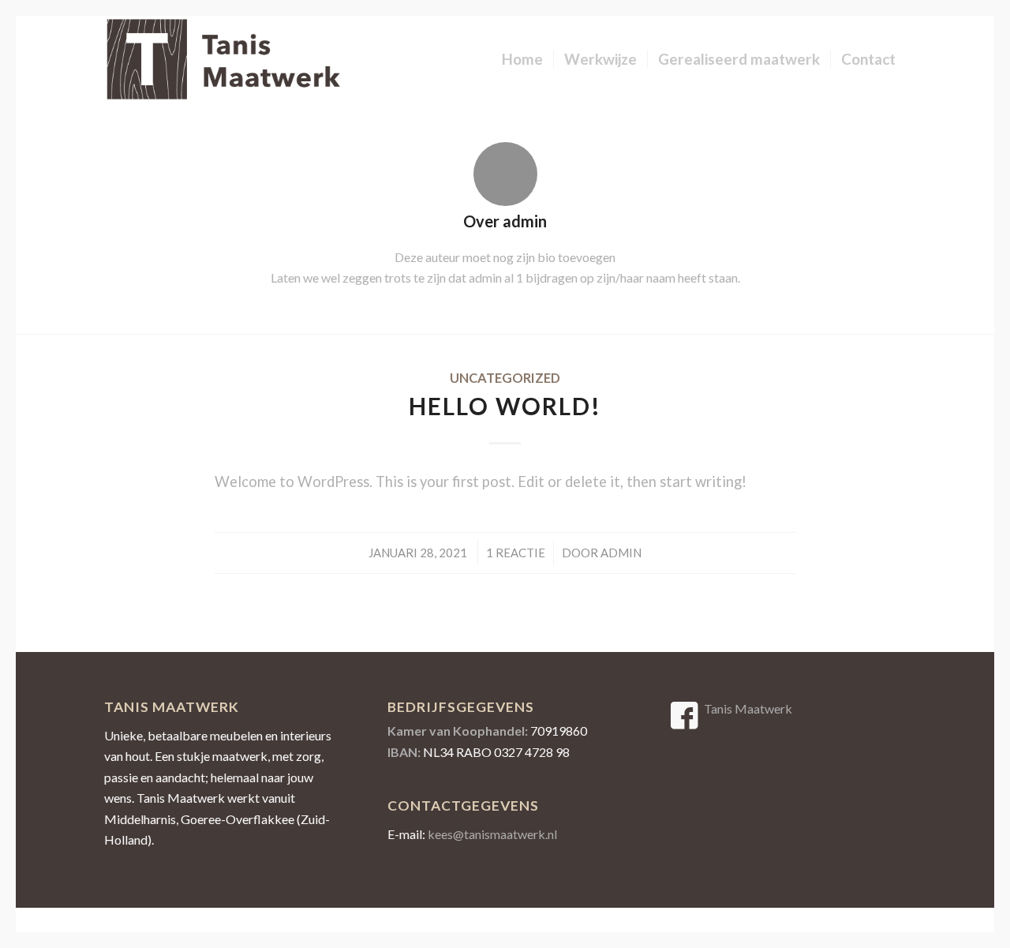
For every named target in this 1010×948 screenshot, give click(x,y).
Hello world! (505, 406)
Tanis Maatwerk (748, 708)
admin (621, 552)
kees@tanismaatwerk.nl (492, 833)
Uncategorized (505, 378)
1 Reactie (515, 552)
